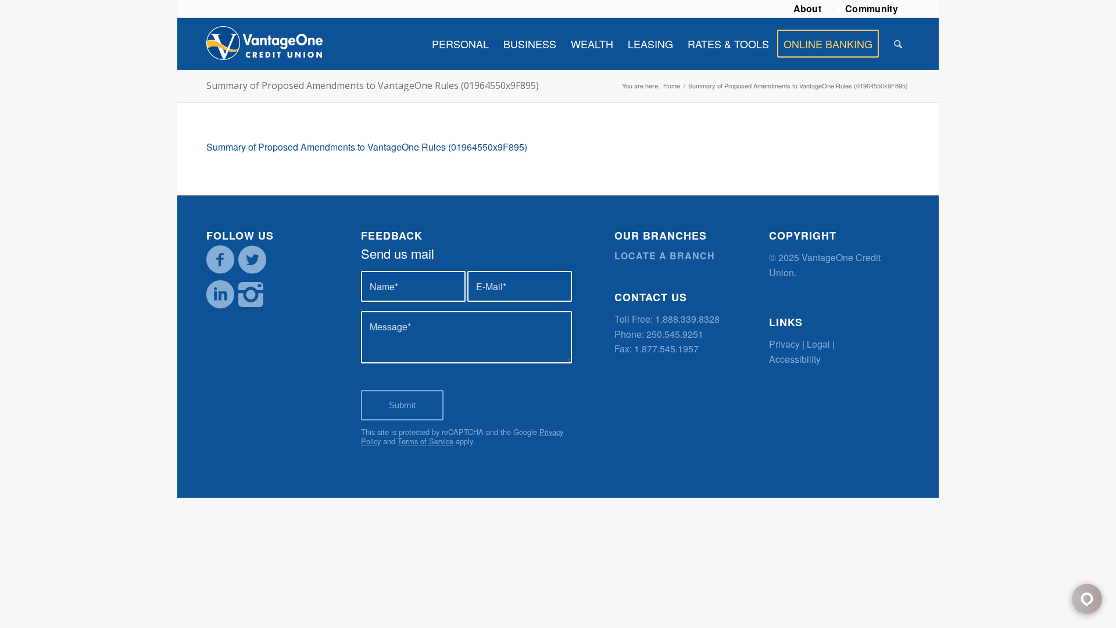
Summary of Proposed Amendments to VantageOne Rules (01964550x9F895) (372, 85)
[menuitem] (808, 9)
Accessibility (795, 359)
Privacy (784, 344)
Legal (818, 344)
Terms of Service (425, 441)
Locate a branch (664, 255)
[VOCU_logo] (264, 43)
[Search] (898, 43)
